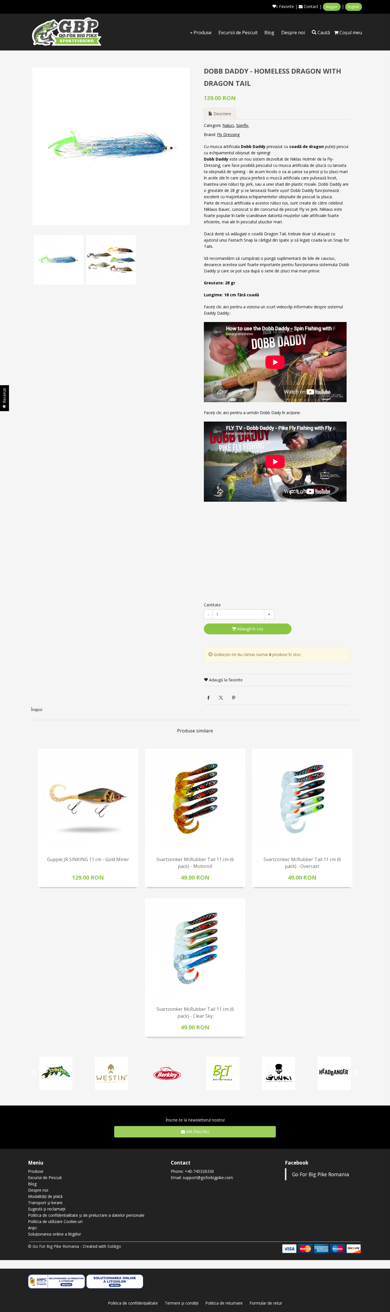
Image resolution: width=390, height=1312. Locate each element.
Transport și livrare (45, 1202)
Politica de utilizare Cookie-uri (55, 1221)
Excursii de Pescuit (238, 32)
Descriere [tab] (221, 113)
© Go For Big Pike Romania (53, 1246)
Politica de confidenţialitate (133, 1303)
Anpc (32, 1227)
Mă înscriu (197, 1131)
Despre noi (293, 32)
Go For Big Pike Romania (320, 1174)
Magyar (332, 6)
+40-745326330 (199, 1171)
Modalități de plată (45, 1196)
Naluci (228, 125)
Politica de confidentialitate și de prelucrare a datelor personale (86, 1215)
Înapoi (36, 709)
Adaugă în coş (249, 628)
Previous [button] (34, 1073)
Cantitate (212, 605)
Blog (269, 32)
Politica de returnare (224, 1303)
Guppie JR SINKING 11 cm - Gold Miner (88, 859)
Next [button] (356, 1073)
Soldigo (114, 1246)
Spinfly (242, 125)
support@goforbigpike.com (208, 1177)
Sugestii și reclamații (46, 1209)
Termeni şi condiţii (181, 1303)
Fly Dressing (228, 134)
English (353, 6)
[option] (111, 146)
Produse (202, 32)
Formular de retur (266, 1303)
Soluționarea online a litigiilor (54, 1234)
